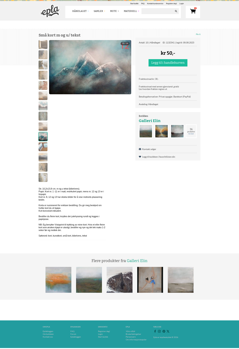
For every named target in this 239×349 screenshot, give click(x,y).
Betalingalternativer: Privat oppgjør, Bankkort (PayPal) (165, 96)
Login (182, 4)
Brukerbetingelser (133, 334)
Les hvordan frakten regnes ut (153, 89)
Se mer (191, 134)
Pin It (198, 34)
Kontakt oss (48, 337)
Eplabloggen (48, 331)
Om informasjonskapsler (136, 339)
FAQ (142, 4)
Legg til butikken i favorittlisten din (158, 156)
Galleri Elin (150, 120)
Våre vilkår (130, 331)
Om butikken (48, 334)
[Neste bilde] (127, 67)
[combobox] (157, 11)
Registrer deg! (171, 4)
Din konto (102, 327)
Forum (73, 334)
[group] (90, 67)
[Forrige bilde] (54, 67)
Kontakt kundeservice (155, 4)
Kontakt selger (149, 149)
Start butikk (134, 4)
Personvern (131, 337)
